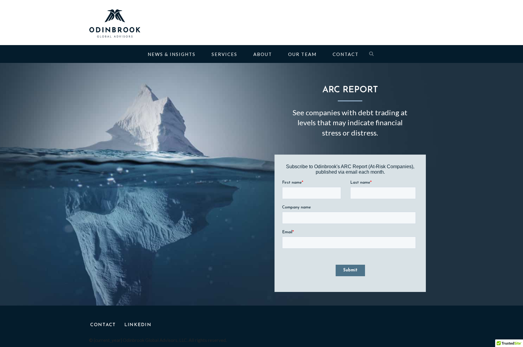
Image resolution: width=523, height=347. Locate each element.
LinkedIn (138, 325)
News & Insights (172, 54)
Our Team (302, 54)
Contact (346, 54)
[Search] (371, 53)
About (262, 54)
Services (224, 54)
